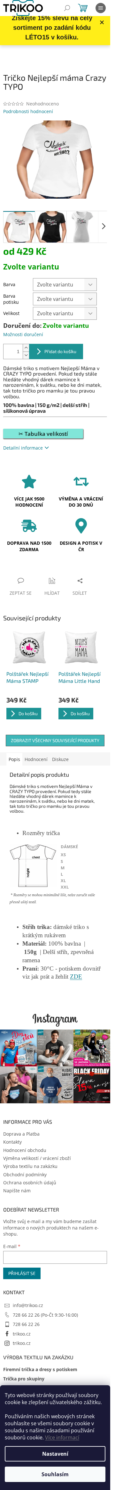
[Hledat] (67, 8)
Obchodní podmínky (25, 1174)
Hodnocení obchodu (24, 1150)
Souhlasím (55, 1474)
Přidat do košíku (60, 351)
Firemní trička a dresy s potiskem (40, 1369)
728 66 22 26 (26, 1324)
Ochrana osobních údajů (29, 1183)
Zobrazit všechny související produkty (55, 740)
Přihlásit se (21, 1273)
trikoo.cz (22, 1334)
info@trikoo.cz (28, 1305)
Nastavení (55, 1453)
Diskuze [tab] (60, 759)
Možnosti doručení (23, 334)
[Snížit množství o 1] (26, 355)
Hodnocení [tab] (36, 759)
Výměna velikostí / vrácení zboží (37, 1158)
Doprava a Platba (21, 1134)
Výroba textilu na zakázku (30, 1166)
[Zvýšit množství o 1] (26, 348)
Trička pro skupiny (23, 1379)
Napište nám (17, 1191)
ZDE (76, 976)
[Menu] (100, 8)
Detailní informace (23, 448)
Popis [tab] (14, 759)
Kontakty (12, 1142)
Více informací (62, 1437)
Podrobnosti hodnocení (28, 111)
